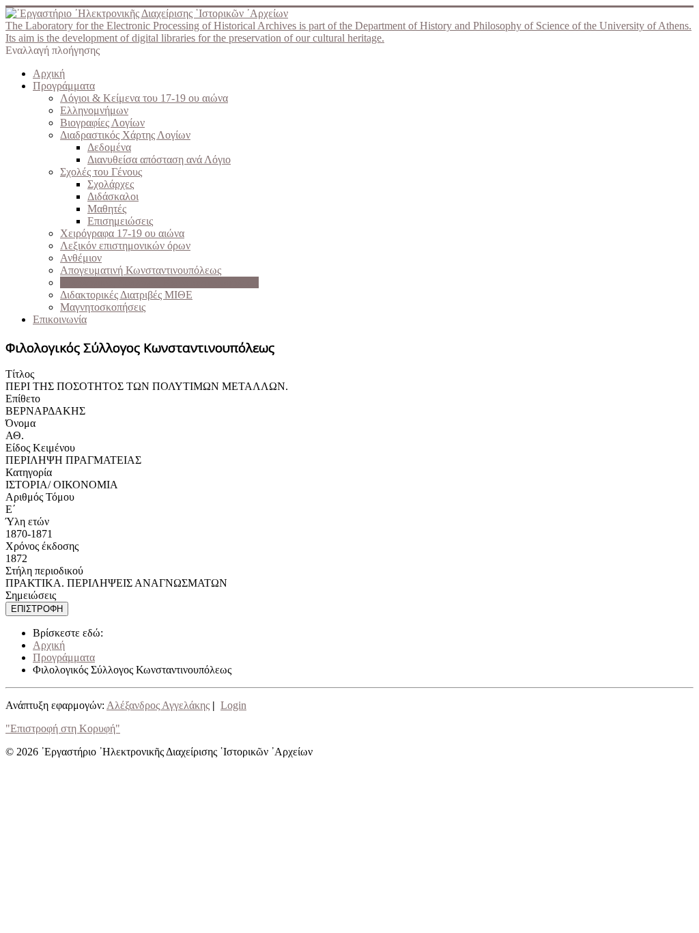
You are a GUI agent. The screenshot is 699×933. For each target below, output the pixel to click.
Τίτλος (19, 374)
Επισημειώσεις (120, 221)
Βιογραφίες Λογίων (102, 122)
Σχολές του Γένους (101, 172)
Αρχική (49, 73)
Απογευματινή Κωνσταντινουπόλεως (140, 270)
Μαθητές (106, 208)
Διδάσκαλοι (113, 196)
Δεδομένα (109, 147)
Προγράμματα (64, 86)
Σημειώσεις (30, 595)
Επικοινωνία (60, 319)
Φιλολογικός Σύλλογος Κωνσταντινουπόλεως (159, 282)
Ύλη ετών (27, 521)
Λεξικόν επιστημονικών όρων (125, 245)
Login (233, 705)
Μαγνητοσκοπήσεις (102, 307)
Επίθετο (22, 398)
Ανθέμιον (81, 258)
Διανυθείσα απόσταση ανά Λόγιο (159, 159)
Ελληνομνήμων (94, 110)
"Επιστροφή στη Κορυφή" (62, 728)
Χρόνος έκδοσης (42, 546)
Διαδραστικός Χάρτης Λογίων (125, 135)
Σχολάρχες (110, 184)
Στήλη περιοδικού (44, 570)
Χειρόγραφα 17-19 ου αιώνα (122, 233)
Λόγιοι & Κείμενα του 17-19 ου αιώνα (144, 98)
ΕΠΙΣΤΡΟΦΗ (37, 609)
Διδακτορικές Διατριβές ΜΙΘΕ (126, 295)
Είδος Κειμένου (40, 448)
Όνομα (20, 423)
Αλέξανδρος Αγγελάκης (158, 705)
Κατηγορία (28, 472)
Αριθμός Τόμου (39, 497)
